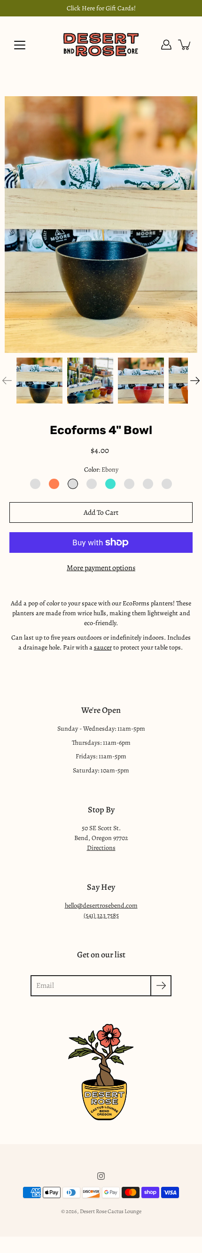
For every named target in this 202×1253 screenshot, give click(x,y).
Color (101, 469)
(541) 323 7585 (101, 915)
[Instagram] (101, 1176)
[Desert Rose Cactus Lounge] (101, 44)
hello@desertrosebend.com (101, 905)
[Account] (166, 44)
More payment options (101, 568)
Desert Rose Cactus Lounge (110, 1211)
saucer (103, 647)
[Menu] (19, 45)
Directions (101, 847)
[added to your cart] (185, 44)
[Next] (195, 381)
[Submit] (160, 985)
